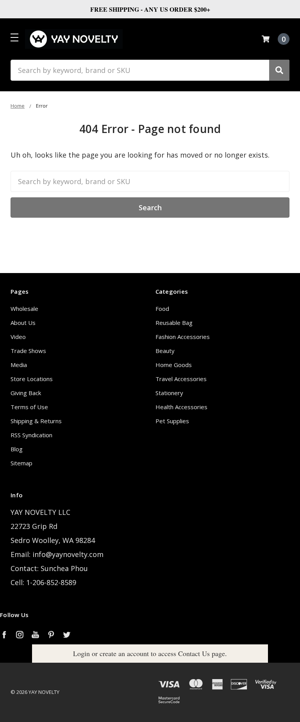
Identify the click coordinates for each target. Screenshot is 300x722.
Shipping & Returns (36, 421)
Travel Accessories (181, 379)
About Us (23, 322)
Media (19, 365)
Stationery (169, 393)
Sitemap (21, 463)
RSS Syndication (31, 435)
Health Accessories (181, 407)
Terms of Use (29, 407)
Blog (17, 449)
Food (162, 308)
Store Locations (32, 379)
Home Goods (173, 365)
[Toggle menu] (14, 37)
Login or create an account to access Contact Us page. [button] (150, 653)
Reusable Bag (174, 322)
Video (18, 337)
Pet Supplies (172, 421)
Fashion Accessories (182, 337)
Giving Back (26, 393)
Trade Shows (28, 351)
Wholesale (24, 308)
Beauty (165, 351)
